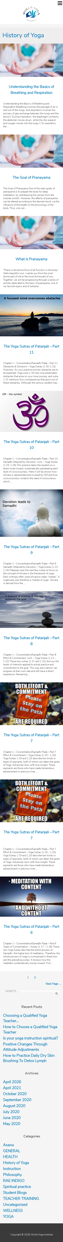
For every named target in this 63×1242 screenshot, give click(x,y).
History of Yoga (16, 1163)
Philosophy (12, 1175)
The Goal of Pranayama (31, 177)
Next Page (54, 983)
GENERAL (11, 1151)
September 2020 (17, 1100)
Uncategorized (15, 1205)
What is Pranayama (31, 259)
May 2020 (11, 1124)
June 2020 (12, 1118)
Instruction (12, 1169)
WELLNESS (13, 1211)
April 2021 (12, 1088)
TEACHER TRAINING (21, 1199)
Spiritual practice (17, 1187)
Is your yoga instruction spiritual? (30, 1038)
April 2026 (12, 1082)
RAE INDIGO (13, 1181)
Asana (8, 1145)
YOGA (8, 1217)
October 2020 (15, 1094)
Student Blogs (15, 1193)
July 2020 (11, 1112)
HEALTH (10, 1157)
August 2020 (14, 1106)
